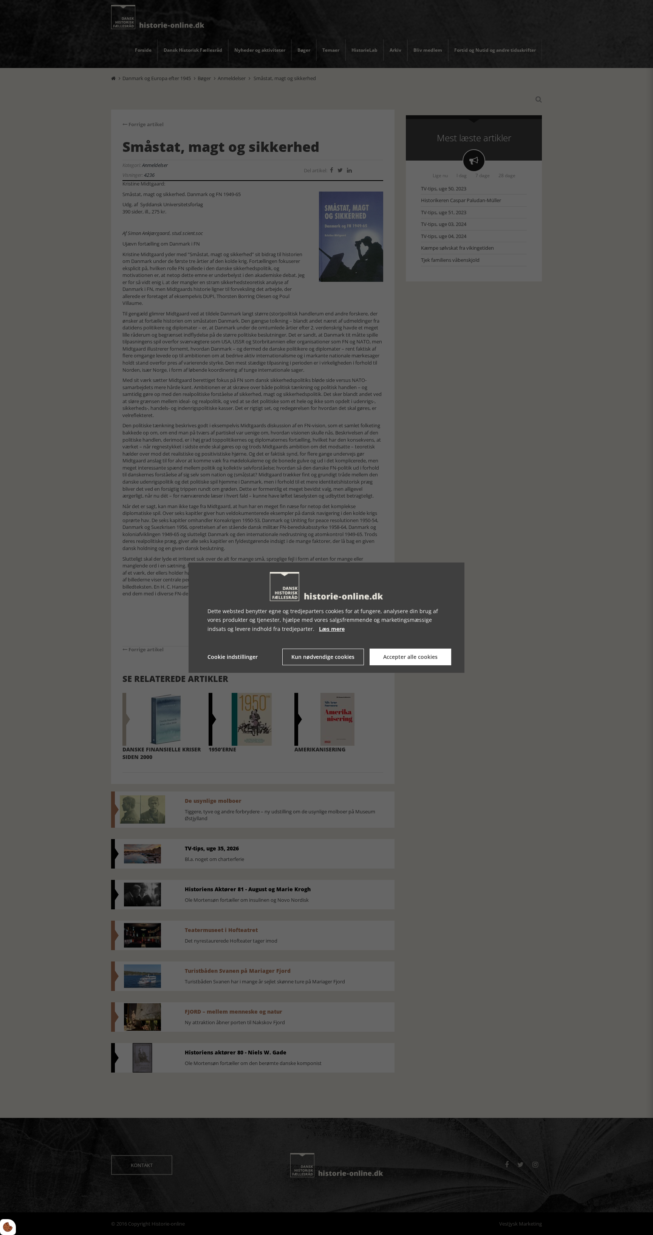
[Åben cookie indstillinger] (8, 1227)
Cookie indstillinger (232, 656)
